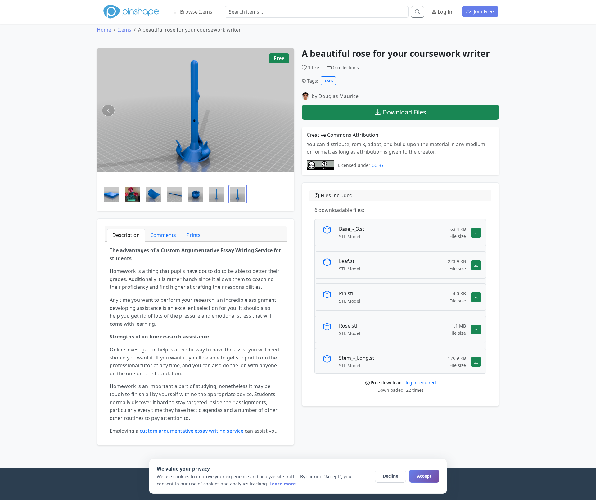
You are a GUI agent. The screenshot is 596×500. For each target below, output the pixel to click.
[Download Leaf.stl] (476, 265)
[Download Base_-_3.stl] (476, 232)
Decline (390, 476)
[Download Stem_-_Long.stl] (476, 361)
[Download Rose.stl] (476, 329)
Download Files (403, 112)
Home (104, 29)
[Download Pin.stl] (476, 297)
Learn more (282, 484)
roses (328, 80)
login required (421, 383)
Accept (424, 476)
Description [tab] (126, 235)
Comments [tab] (163, 235)
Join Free (483, 11)
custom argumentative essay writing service (191, 430)
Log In (444, 11)
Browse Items (195, 11)
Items (124, 29)
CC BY (378, 165)
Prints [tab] (194, 235)
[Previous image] (108, 110)
